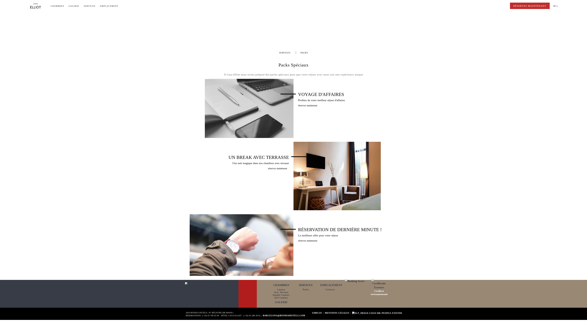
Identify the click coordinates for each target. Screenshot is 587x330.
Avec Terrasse (281, 292)
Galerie (74, 6)
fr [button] (554, 6)
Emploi (317, 313)
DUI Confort (281, 298)
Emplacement (109, 6)
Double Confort (281, 295)
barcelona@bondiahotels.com (284, 315)
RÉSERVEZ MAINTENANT (529, 6)
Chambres (58, 6)
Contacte (330, 289)
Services (90, 6)
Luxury (281, 289)
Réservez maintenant (307, 105)
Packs (306, 289)
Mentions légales (337, 313)
